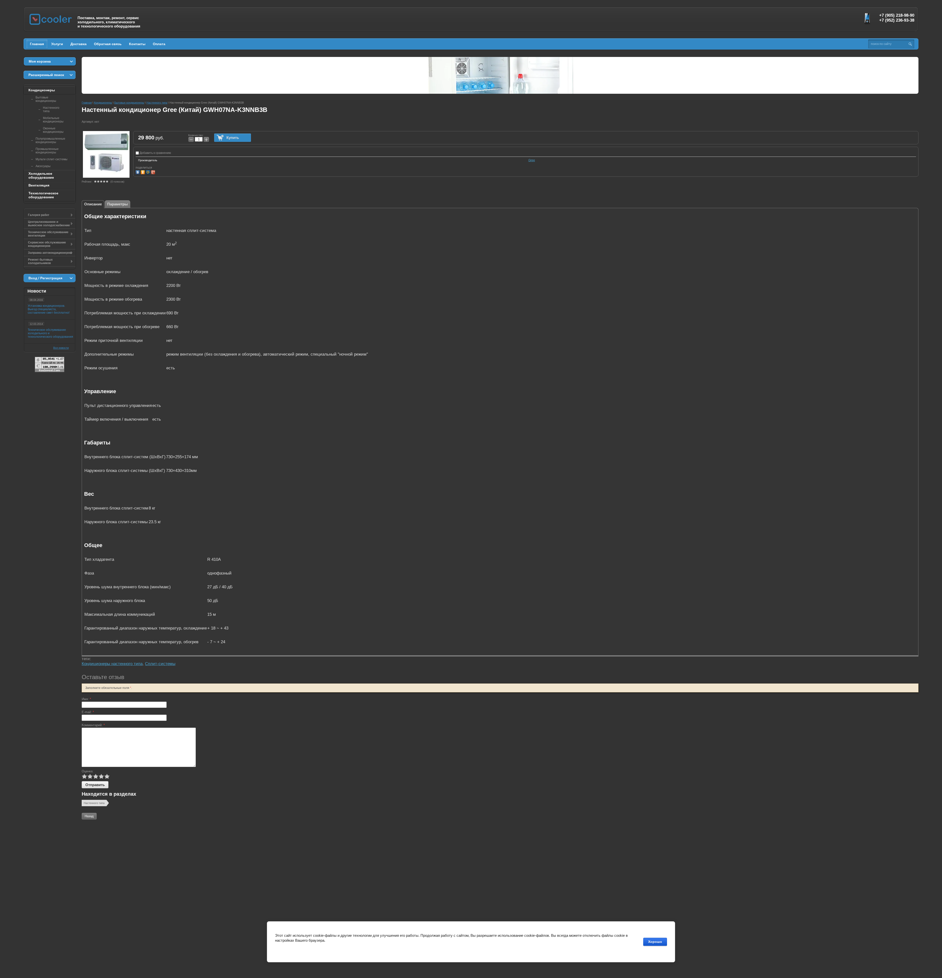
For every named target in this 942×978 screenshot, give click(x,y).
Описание (93, 204)
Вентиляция (38, 185)
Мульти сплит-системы (51, 159)
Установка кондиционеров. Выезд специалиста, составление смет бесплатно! (48, 309)
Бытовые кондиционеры (46, 99)
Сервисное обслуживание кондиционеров (47, 244)
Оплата (159, 44)
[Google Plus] (153, 171)
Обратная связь (108, 44)
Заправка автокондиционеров (49, 253)
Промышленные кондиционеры (47, 150)
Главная (37, 44)
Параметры (117, 204)
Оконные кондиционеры (53, 130)
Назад (89, 816)
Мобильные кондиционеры (53, 119)
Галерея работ (38, 215)
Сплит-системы (160, 663)
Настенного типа (94, 803)
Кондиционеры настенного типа (112, 663)
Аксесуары (43, 166)
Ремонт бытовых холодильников (40, 261)
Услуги (57, 44)
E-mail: (88, 712)
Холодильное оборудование (41, 175)
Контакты (137, 44)
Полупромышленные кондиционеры (50, 140)
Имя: (86, 699)
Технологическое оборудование (43, 195)
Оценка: (87, 771)
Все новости (61, 347)
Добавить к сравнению (155, 153)
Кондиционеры (41, 90)
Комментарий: (93, 725)
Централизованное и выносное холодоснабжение (49, 223)
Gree (531, 160)
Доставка (78, 44)
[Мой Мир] (148, 171)
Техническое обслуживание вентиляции (48, 233)
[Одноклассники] (143, 171)
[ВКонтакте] (138, 171)
